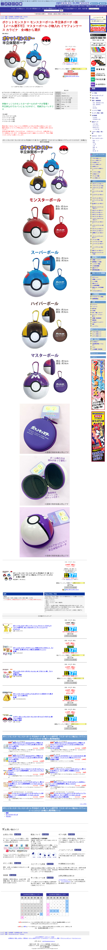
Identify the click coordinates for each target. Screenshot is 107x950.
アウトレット (94, 353)
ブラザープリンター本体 (97, 185)
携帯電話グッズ (96, 257)
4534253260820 (30, 791)
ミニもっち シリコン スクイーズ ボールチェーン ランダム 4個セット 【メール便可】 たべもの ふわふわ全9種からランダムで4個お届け (68, 795)
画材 (93, 324)
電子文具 (94, 308)
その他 (94, 144)
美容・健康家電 (96, 104)
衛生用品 (95, 108)
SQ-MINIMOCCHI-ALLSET (19, 791)
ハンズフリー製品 (96, 263)
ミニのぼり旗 (96, 129)
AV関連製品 (96, 294)
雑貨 (7, 813)
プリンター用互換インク (33, 8)
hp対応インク (95, 166)
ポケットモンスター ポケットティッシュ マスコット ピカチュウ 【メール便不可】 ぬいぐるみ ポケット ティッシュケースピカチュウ (32, 627)
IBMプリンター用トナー (97, 214)
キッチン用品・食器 (97, 113)
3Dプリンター (95, 277)
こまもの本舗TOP (39, 936)
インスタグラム (66, 881)
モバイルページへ (76, 938)
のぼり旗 (84, 8)
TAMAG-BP (58, 754)
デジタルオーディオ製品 (97, 296)
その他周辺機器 (95, 265)
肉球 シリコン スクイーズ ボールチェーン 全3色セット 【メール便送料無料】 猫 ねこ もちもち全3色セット (67, 783)
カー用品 (94, 93)
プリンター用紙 (95, 176)
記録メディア (95, 267)
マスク (13, 8)
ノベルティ (94, 357)
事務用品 (94, 320)
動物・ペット (96, 140)
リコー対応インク (96, 178)
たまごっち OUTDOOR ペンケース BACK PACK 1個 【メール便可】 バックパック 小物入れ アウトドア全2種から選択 (68, 757)
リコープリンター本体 (97, 241)
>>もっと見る (83, 803)
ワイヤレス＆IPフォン (97, 290)
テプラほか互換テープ (70, 8)
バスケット (47, 936)
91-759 (57, 741)
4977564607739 (64, 741)
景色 (94, 149)
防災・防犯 (95, 98)
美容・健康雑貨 (96, 100)
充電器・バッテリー (96, 259)
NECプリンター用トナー (97, 228)
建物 (94, 142)
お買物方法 (11, 938)
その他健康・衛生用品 (97, 349)
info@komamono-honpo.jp (48, 941)
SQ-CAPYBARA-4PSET (18, 780)
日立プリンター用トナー (97, 210)
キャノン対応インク (96, 160)
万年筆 (93, 310)
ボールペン (94, 304)
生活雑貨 (94, 115)
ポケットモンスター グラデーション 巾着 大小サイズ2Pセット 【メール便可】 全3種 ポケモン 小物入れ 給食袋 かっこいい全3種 (33, 649)
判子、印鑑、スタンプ (97, 312)
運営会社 (25, 938)
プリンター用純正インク (49, 8)
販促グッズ (95, 122)
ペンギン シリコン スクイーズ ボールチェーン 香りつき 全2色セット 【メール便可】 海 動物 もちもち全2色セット (68, 770)
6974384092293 (28, 780)
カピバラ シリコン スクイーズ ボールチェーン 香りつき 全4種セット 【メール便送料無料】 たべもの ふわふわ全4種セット (26, 783)
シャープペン (95, 326)
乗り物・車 (95, 151)
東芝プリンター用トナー (97, 250)
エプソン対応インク (96, 164)
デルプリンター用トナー (97, 198)
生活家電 (95, 117)
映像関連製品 (95, 298)
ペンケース (94, 306)
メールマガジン (63, 879)
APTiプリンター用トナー (98, 183)
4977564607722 (22, 754)
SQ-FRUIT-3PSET (17, 767)
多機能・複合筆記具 (96, 318)
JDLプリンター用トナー (97, 216)
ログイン (93, 19)
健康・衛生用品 (95, 339)
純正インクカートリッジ (97, 329)
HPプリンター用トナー (97, 212)
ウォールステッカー (97, 138)
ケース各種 (94, 281)
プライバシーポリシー (65, 938)
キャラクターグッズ (12, 814)
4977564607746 (22, 741)
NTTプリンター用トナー (97, 230)
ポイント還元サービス (34, 938)
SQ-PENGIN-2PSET (59, 767)
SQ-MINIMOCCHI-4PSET (60, 791)
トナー (60, 8)
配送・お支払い (18, 938)
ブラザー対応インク (96, 158)
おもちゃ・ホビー (97, 135)
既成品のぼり (96, 127)
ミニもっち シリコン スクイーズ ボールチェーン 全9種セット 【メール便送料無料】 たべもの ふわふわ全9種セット (25, 795)
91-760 (15, 741)
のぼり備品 (95, 124)
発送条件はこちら (69, 63)
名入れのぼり (96, 125)
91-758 (15, 754)
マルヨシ (8, 816)
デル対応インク (95, 162)
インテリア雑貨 (96, 110)
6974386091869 (69, 767)
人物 (94, 145)
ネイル (94, 106)
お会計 (52, 936)
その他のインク (95, 174)
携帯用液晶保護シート (97, 269)
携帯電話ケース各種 (96, 261)
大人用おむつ (20, 8)
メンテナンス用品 (96, 171)
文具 (79, 8)
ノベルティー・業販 (54, 938)
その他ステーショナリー (97, 322)
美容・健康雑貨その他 (98, 102)
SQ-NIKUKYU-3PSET (59, 780)
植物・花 (95, 147)
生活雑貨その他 (96, 119)
